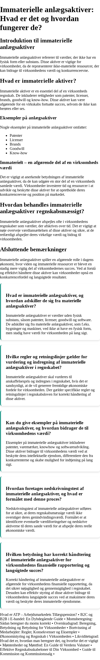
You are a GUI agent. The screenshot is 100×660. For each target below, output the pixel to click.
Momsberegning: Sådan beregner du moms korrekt (46, 621)
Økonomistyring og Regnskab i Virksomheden (35, 636)
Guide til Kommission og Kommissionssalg (47, 651)
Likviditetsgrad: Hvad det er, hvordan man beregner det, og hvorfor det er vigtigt (49, 638)
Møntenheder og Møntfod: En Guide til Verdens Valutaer (46, 645)
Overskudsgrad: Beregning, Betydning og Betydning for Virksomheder (48, 625)
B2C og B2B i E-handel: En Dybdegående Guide (46, 616)
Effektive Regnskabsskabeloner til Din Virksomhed (39, 649)
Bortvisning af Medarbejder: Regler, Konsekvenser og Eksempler (45, 630)
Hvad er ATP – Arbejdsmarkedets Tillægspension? (38, 614)
